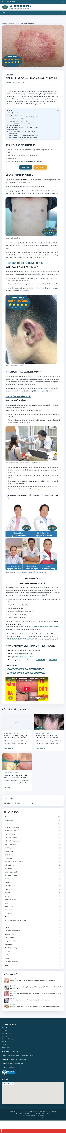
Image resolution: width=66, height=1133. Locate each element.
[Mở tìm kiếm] (62, 12)
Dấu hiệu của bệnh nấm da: (16, 113)
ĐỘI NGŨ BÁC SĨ (13, 129)
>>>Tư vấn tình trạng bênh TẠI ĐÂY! (20, 123)
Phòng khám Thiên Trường (24, 657)
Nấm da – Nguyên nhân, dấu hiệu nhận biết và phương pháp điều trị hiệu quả (15, 738)
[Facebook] (63, 2)
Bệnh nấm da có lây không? (17, 119)
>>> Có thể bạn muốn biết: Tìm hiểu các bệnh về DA (25, 117)
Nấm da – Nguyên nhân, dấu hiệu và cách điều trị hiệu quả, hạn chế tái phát (15, 777)
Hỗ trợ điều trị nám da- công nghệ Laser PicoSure (24, 137)
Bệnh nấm (10, 74)
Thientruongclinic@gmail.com (22, 653)
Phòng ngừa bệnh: (14, 125)
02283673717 (19, 626)
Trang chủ (5, 1027)
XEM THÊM (8, 748)
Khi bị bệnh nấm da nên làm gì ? (18, 121)
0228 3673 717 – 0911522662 (17, 1059)
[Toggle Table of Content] (57, 110)
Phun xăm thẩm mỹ (7, 1039)
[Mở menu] (4, 13)
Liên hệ (4, 1044)
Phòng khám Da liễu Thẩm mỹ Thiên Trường (22, 131)
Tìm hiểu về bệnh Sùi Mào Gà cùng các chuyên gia (25, 135)
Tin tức (4, 1041)
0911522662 (33, 626)
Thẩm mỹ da (5, 1036)
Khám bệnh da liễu (7, 1033)
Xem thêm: (14, 133)
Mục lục (9, 110)
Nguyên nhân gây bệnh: (16, 115)
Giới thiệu (4, 1030)
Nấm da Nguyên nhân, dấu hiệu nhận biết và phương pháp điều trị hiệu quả (47, 738)
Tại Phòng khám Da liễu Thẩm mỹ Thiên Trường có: (24, 127)
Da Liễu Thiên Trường (15, 1067)
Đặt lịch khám (6, 1047)
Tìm (32, 803)
